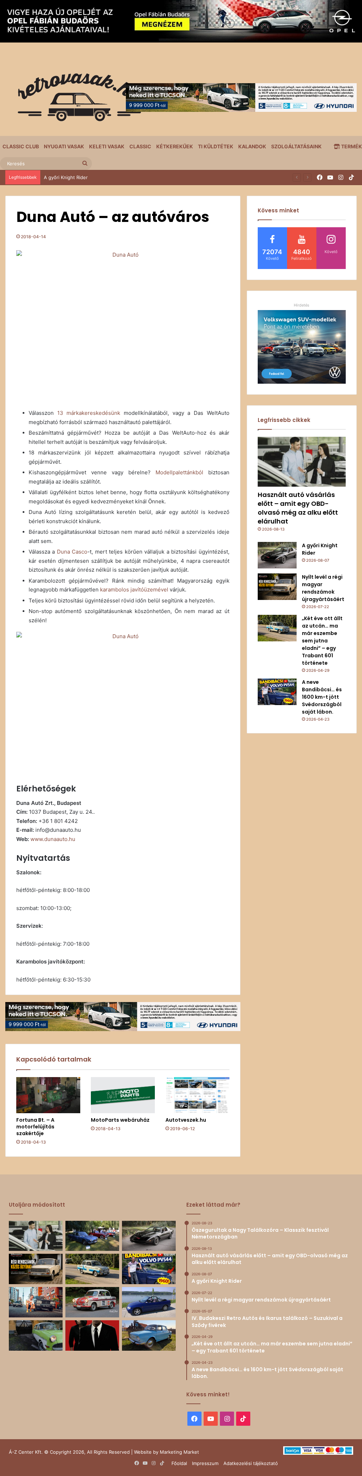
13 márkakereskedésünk (89, 413)
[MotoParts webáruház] (123, 1095)
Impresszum (205, 1463)
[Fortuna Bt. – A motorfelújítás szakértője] (48, 1095)
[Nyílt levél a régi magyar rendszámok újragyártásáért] (277, 586)
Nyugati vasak (64, 146)
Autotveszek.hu (185, 1119)
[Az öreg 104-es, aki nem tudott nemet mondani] (36, 1302)
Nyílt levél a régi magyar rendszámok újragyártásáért (101, 177)
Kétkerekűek (174, 146)
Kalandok (252, 146)
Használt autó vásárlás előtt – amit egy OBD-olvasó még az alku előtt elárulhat (298, 508)
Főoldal (179, 1463)
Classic (140, 146)
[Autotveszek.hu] (197, 1095)
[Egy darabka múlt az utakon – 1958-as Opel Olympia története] (36, 1335)
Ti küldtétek (215, 146)
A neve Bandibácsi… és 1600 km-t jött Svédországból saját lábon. (322, 697)
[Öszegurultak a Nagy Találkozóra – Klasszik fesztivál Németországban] (92, 1236)
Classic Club (20, 146)
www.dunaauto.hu (52, 839)
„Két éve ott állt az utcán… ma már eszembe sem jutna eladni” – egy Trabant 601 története (322, 641)
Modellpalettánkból (179, 472)
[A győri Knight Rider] (277, 555)
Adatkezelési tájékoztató (250, 1463)
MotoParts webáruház (120, 1119)
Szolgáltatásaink (296, 146)
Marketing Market (179, 1452)
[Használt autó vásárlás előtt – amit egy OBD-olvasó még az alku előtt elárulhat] (302, 462)
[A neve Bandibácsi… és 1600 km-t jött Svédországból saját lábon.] (277, 692)
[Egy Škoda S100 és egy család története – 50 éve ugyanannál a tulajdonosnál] (149, 1335)
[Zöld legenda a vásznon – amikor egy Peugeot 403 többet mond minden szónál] (92, 1335)
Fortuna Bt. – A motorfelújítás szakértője (35, 1126)
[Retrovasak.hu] (76, 100)
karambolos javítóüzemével (134, 589)
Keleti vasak (106, 146)
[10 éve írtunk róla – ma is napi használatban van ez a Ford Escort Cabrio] (149, 1302)
